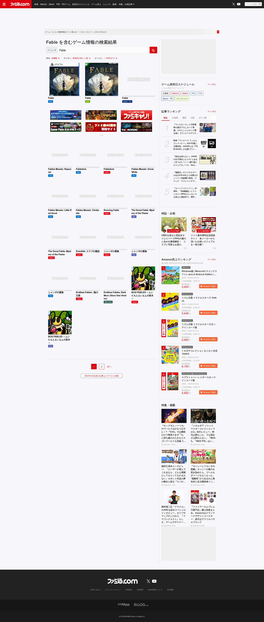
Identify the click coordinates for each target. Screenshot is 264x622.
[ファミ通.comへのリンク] (20, 4)
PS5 (58, 4)
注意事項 (140, 589)
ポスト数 (203, 117)
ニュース (107, 4)
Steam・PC (168, 98)
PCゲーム (66, 4)
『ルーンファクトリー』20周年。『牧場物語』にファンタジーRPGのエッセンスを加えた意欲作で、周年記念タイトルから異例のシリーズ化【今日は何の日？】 (185, 192)
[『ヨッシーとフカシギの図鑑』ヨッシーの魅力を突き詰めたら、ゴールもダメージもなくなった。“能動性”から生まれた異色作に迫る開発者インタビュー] (203, 456)
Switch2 (43, 4)
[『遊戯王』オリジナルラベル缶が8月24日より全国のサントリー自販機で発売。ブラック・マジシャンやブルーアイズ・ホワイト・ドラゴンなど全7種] (208, 175)
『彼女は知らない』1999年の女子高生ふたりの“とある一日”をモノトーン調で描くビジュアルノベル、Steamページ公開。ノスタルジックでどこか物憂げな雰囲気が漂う (185, 160)
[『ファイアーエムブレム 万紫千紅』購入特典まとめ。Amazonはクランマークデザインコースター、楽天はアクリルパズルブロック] (203, 497)
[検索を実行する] (153, 50)
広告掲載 (170, 589)
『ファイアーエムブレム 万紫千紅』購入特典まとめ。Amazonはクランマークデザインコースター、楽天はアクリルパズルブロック (203, 514)
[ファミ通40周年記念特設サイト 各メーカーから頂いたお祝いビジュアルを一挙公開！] (203, 224)
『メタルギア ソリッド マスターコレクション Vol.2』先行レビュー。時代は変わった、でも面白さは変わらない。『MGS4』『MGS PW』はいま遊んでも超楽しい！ (203, 433)
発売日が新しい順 (80, 58)
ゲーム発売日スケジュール (177, 84)
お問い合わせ (95, 589)
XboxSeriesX (182, 98)
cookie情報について (155, 589)
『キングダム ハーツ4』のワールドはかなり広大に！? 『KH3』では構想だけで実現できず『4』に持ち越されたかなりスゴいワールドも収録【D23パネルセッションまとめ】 (173, 433)
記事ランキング (171, 111)
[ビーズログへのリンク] (141, 604)
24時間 (175, 117)
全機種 (54, 58)
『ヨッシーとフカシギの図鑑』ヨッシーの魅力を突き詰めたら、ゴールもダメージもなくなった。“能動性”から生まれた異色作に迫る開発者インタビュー (203, 474)
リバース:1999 (173, 231)
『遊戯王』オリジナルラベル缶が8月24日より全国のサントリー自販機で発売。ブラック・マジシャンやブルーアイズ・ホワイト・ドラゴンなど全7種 (185, 176)
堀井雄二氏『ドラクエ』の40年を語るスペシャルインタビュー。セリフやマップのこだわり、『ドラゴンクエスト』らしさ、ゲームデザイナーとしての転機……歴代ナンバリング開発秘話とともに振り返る (173, 514)
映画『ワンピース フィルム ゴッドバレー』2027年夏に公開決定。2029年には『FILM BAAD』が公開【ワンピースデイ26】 (185, 144)
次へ (109, 366)
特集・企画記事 (125, 4)
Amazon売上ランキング (176, 259)
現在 (165, 117)
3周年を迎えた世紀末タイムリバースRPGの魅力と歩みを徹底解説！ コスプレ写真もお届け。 (173, 240)
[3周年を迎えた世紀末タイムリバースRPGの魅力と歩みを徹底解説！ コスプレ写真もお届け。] (174, 224)
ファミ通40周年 (203, 231)
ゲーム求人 (96, 4)
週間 (184, 117)
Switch (51, 4)
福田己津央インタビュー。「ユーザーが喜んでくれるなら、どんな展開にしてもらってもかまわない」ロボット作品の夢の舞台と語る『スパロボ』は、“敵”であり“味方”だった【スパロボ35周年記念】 (173, 474)
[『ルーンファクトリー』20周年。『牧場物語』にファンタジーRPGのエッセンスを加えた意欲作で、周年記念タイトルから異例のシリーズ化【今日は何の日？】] (208, 191)
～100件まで (109, 58)
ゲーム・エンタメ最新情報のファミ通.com (61, 32)
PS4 (200, 93)
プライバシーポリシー (113, 589)
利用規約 (129, 589)
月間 (192, 117)
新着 (36, 4)
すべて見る (212, 84)
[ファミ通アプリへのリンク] (124, 604)
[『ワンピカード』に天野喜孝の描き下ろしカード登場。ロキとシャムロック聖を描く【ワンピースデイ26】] (208, 127)
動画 (114, 4)
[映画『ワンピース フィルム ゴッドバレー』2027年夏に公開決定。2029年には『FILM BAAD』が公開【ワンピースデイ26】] (208, 143)
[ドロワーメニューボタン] (4, 4)
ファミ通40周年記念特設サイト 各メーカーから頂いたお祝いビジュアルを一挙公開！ (203, 240)
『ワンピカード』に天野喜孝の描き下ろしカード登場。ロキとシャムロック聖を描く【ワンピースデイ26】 (184, 129)
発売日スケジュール (81, 4)
